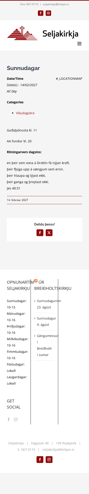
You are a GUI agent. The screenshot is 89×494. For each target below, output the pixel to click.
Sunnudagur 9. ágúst (44, 321)
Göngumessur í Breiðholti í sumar (44, 345)
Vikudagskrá (25, 113)
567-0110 (28, 449)
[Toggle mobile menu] (79, 43)
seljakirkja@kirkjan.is (56, 4)
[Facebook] (8, 419)
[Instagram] (16, 419)
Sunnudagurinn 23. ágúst (44, 304)
